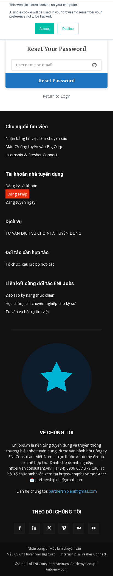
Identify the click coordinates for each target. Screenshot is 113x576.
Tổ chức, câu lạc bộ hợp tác (29, 264)
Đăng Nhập (17, 194)
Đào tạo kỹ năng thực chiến (29, 295)
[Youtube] (93, 528)
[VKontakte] (78, 528)
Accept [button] (44, 28)
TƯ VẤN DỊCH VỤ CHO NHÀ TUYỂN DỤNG (43, 233)
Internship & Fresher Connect (31, 154)
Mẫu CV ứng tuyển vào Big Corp (33, 146)
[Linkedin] (34, 528)
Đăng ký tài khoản (21, 185)
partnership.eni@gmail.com (73, 491)
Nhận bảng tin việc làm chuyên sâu (36, 138)
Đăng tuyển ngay (20, 202)
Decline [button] (68, 28)
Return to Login (56, 96)
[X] (49, 528)
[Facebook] (19, 528)
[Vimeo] (63, 528)
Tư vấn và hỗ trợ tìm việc (27, 311)
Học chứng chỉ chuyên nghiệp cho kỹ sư (40, 303)
